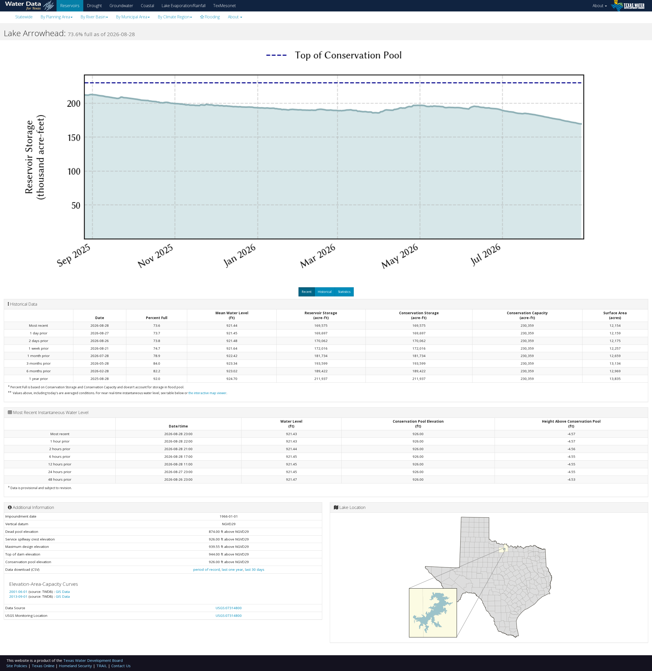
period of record (206, 569)
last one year (232, 569)
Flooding (212, 17)
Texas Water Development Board (93, 660)
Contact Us (121, 665)
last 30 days (254, 569)
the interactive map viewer (207, 393)
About (598, 5)
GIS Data (63, 591)
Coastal (147, 5)
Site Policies (17, 665)
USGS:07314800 (229, 608)
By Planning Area (55, 17)
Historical (325, 292)
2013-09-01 (19, 596)
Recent (306, 292)
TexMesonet (224, 5)
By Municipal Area (131, 17)
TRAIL (102, 665)
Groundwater (121, 5)
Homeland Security (76, 665)
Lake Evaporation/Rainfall (184, 5)
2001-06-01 (19, 591)
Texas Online (44, 665)
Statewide (24, 17)
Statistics (344, 292)
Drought (94, 5)
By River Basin (93, 17)
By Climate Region (173, 17)
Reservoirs (69, 5)
